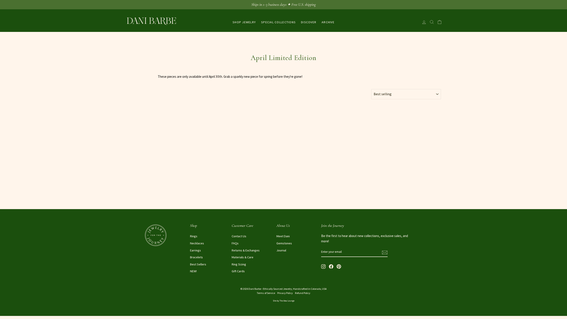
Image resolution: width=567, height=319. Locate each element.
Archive (328, 22)
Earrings (195, 250)
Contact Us (239, 236)
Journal (281, 250)
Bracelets (196, 257)
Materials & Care (242, 257)
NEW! (193, 271)
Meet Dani (283, 236)
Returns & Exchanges (246, 250)
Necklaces (197, 243)
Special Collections (278, 22)
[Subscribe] (385, 252)
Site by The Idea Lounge (283, 300)
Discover (308, 22)
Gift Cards (238, 271)
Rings (193, 236)
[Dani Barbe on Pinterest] (339, 266)
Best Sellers (198, 264)
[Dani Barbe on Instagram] (323, 266)
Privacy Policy (285, 293)
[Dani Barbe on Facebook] (331, 266)
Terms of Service (266, 293)
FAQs (235, 243)
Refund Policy (302, 293)
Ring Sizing (239, 264)
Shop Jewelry (244, 22)
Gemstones (284, 243)
